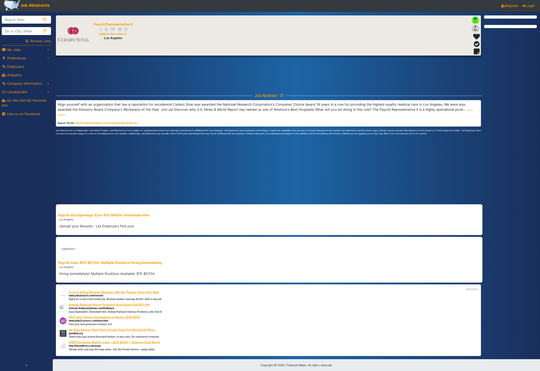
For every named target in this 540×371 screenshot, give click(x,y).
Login (530, 6)
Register (511, 6)
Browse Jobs (40, 41)
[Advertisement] (270, 171)
